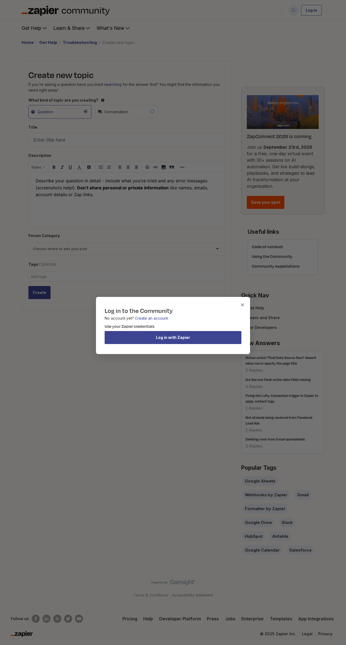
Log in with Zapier (173, 337)
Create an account (151, 318)
